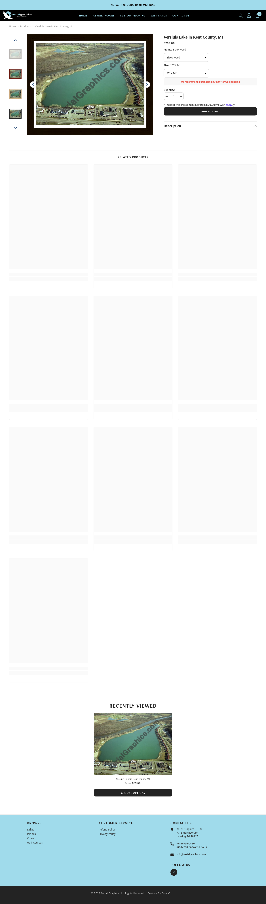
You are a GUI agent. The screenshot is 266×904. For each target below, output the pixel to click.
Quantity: (169, 90)
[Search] (241, 15)
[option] (90, 84)
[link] (48, 274)
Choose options (133, 792)
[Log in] (249, 15)
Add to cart (210, 111)
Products (25, 26)
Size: (172, 65)
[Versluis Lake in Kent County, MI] (133, 744)
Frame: (175, 49)
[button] (33, 84)
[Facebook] (173, 872)
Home (12, 26)
